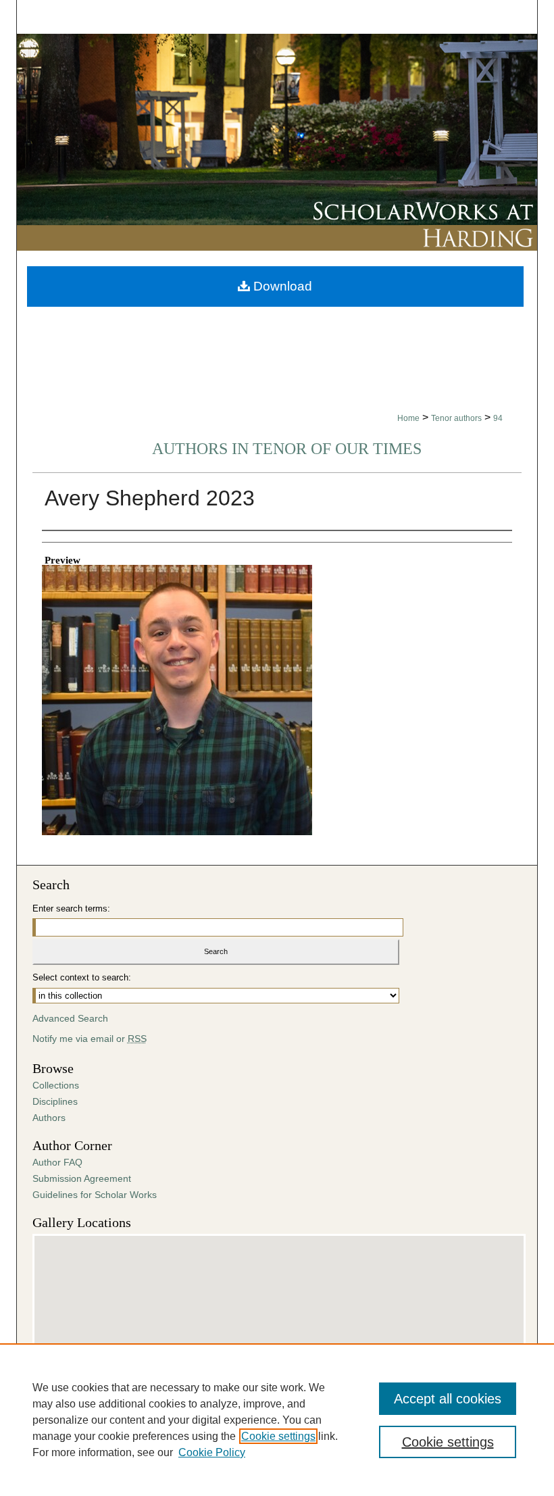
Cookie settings (278, 1436)
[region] (277, 1419)
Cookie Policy (211, 1452)
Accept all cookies (447, 1398)
